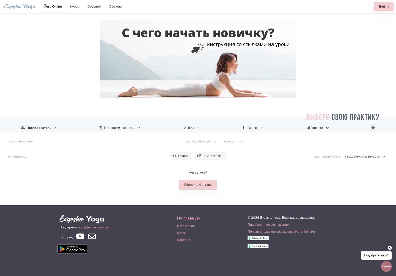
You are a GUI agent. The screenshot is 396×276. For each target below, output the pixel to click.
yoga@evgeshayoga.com (96, 227)
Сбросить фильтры (198, 184)
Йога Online (53, 6)
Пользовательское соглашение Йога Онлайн (281, 231)
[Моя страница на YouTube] (80, 237)
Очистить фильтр (20, 141)
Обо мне (115, 6)
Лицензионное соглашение (268, 224)
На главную (188, 218)
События (94, 6)
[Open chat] (386, 266)
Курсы (74, 6)
